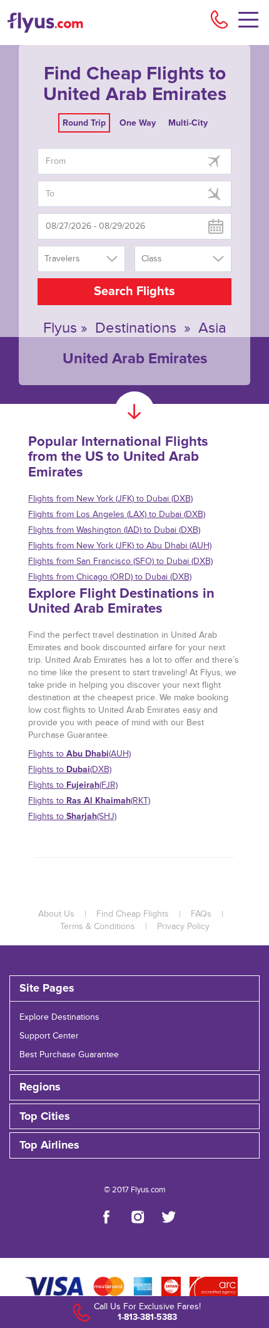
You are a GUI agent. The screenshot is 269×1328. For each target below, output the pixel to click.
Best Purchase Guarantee (69, 1055)
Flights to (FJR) (73, 785)
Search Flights (134, 291)
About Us (56, 914)
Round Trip (84, 123)
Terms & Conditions (97, 927)
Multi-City (188, 123)
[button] (134, 1145)
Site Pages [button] (46, 988)
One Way (137, 123)
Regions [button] (40, 1087)
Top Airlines (49, 1145)
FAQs (201, 914)
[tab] (134, 988)
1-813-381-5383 (147, 1317)
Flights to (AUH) (79, 753)
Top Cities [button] (44, 1116)
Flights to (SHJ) (72, 816)
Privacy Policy (183, 927)
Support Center (49, 1036)
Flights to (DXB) (69, 769)
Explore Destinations (59, 1017)
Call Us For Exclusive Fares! (147, 1307)
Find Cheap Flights (132, 914)
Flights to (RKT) (89, 800)
